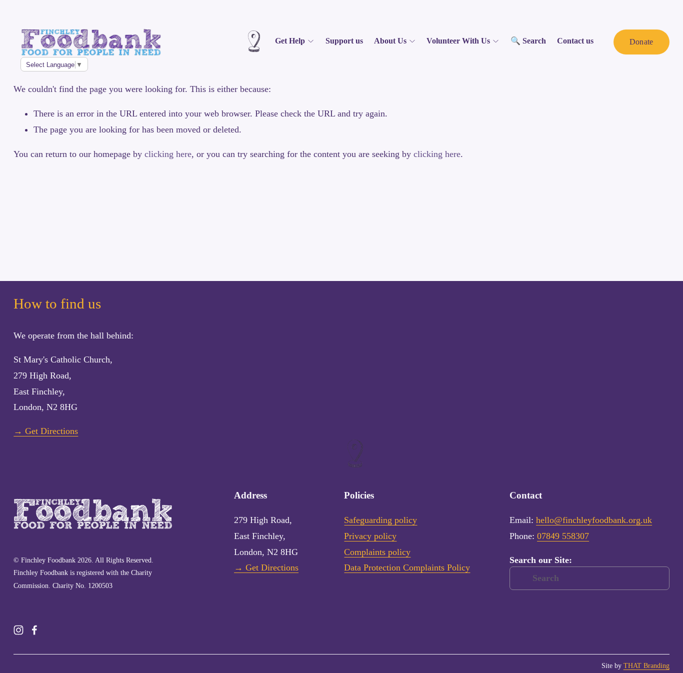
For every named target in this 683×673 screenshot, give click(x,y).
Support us (344, 40)
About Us (390, 40)
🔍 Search (528, 40)
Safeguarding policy (380, 520)
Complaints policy (377, 552)
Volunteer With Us (458, 40)
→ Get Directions (46, 431)
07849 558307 (563, 536)
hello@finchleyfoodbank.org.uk (594, 520)
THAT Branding (647, 666)
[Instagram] (19, 630)
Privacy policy (370, 536)
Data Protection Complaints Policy (407, 567)
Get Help (290, 40)
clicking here (168, 154)
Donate (642, 42)
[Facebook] (35, 630)
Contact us (575, 40)
